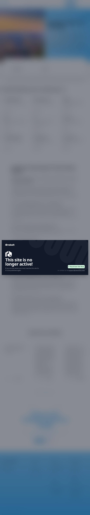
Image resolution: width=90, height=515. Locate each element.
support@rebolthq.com (76, 270)
